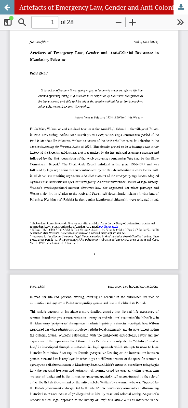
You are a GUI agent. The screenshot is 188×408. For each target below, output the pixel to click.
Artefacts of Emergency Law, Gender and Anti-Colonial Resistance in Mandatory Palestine (103, 7)
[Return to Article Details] (7, 7)
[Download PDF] (181, 7)
